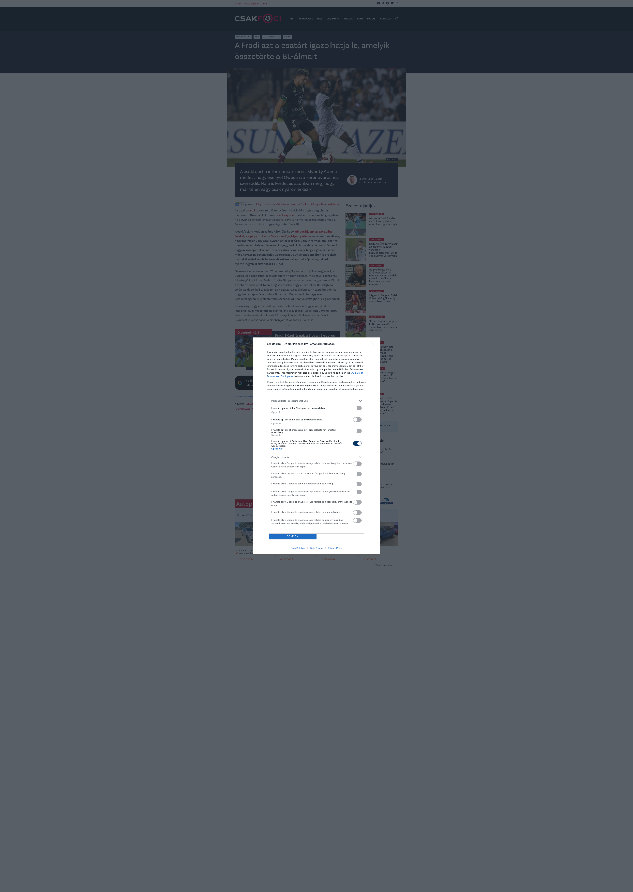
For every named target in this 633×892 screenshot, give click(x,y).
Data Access (316, 548)
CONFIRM (293, 536)
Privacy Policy (335, 548)
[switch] (357, 408)
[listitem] (316, 401)
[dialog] (316, 446)
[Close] (373, 344)
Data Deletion (298, 548)
